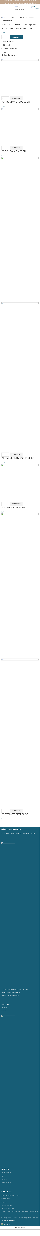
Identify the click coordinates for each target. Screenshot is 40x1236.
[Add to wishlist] (9, 94)
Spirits (3, 1176)
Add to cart (16, 37)
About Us (4, 1007)
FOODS (10, 25)
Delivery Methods (6, 1205)
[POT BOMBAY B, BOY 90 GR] (20, 75)
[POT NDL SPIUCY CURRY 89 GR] (20, 229)
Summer (4, 1179)
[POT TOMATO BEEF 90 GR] (20, 586)
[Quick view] (3, 94)
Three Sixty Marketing (8, 1220)
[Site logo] (20, 8)
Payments (4, 1202)
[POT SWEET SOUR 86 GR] (20, 480)
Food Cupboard (6, 1172)
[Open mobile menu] (2, 8)
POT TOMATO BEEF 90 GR (14, 814)
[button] (16, 98)
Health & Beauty (6, 1182)
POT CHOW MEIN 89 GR (13, 151)
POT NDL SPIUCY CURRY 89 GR (17, 458)
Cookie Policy (5, 1198)
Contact (3, 1011)
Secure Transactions (7, 1208)
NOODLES (19, 25)
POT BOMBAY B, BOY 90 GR (15, 102)
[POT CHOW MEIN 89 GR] (20, 124)
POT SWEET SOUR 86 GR (14, 507)
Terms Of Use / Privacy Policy (10, 1195)
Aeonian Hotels (30, 3)
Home (3, 25)
